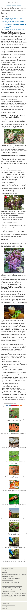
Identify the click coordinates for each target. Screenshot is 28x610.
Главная (9, 5)
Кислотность (7, 27)
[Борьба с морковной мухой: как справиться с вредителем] (14, 460)
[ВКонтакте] (8, 405)
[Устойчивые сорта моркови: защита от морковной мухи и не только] (14, 431)
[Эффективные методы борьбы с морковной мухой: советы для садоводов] (14, 503)
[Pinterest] (14, 405)
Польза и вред (7, 26)
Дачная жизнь (14, 2)
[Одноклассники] (19, 405)
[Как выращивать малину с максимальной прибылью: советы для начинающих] (14, 517)
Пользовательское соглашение (10, 605)
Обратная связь (4, 608)
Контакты (3, 605)
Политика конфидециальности (7, 606)
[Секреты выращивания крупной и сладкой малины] (14, 545)
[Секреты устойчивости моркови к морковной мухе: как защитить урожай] (14, 474)
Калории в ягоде (14, 403)
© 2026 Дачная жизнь (5, 603)
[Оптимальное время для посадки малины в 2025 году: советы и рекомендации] (14, 531)
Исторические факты (7, 403)
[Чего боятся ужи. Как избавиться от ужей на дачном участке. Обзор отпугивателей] (14, 417)
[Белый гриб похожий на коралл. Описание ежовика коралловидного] (14, 446)
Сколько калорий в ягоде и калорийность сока (15, 24)
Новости (14, 5)
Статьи (19, 5)
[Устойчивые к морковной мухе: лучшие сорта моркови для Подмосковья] (14, 488)
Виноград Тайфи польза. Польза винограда (13, 29)
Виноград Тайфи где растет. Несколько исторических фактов (12, 18)
